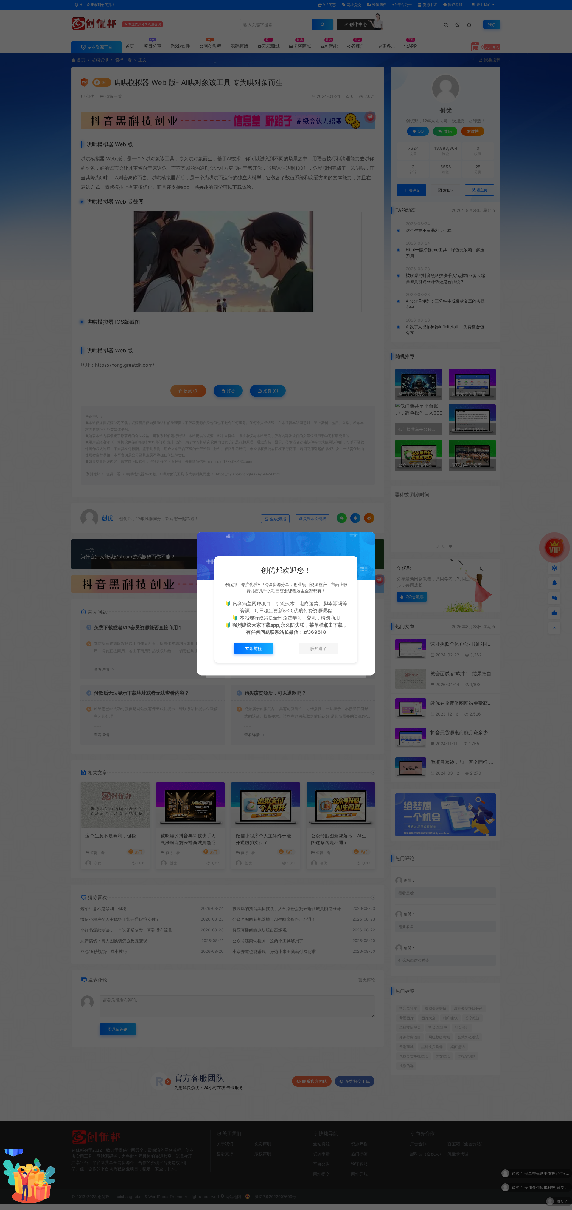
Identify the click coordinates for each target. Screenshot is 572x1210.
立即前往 (253, 648)
